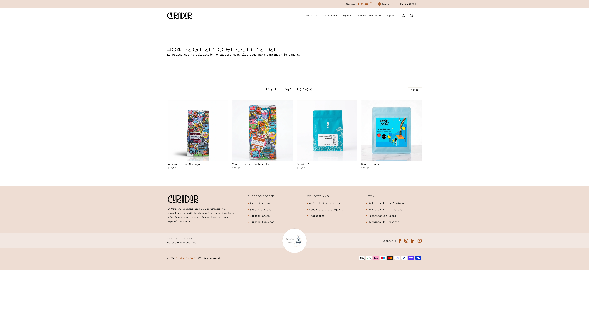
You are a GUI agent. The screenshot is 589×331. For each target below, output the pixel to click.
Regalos (347, 15)
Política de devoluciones (387, 203)
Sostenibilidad (260, 209)
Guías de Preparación (324, 203)
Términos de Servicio (384, 221)
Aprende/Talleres (368, 15)
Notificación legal (382, 215)
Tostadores (317, 215)
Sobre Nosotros (260, 203)
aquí (253, 54)
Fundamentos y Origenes (326, 209)
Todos (415, 90)
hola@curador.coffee (181, 242)
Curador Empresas (262, 221)
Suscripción (330, 15)
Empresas (392, 15)
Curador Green (260, 215)
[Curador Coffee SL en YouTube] (371, 4)
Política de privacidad (385, 209)
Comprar (310, 15)
